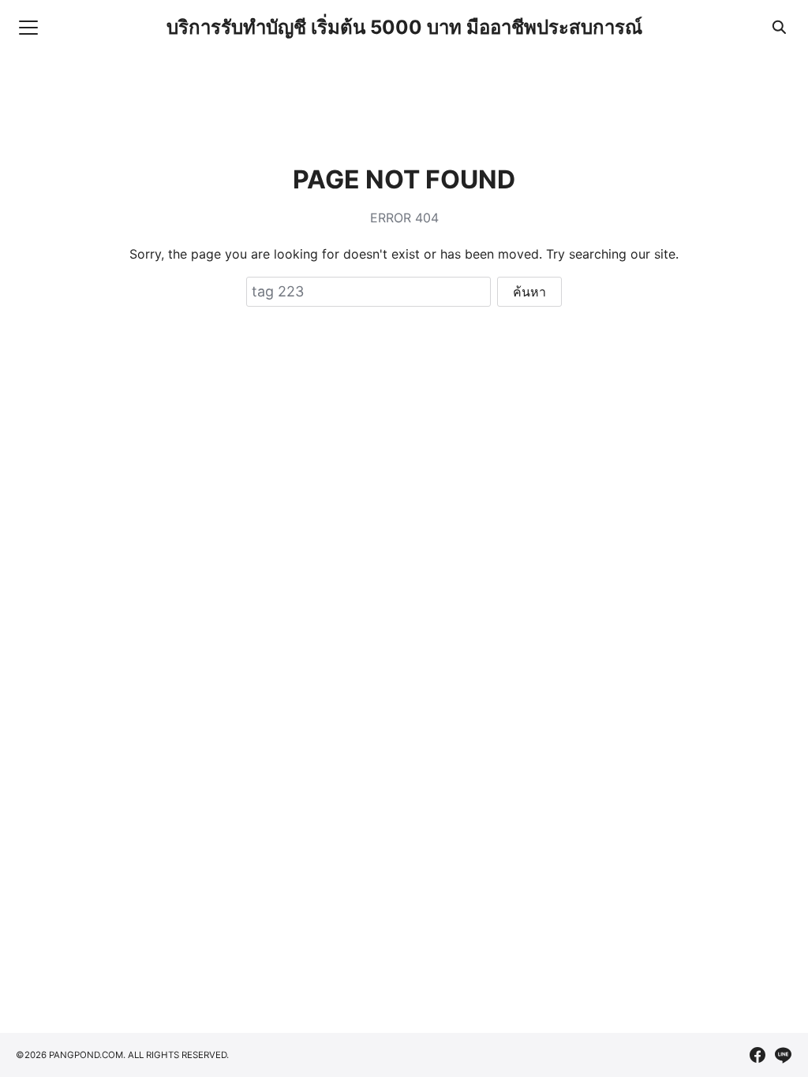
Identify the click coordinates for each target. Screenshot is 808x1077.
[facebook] (757, 1054)
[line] (782, 1054)
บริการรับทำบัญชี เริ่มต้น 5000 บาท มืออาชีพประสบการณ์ (404, 27)
